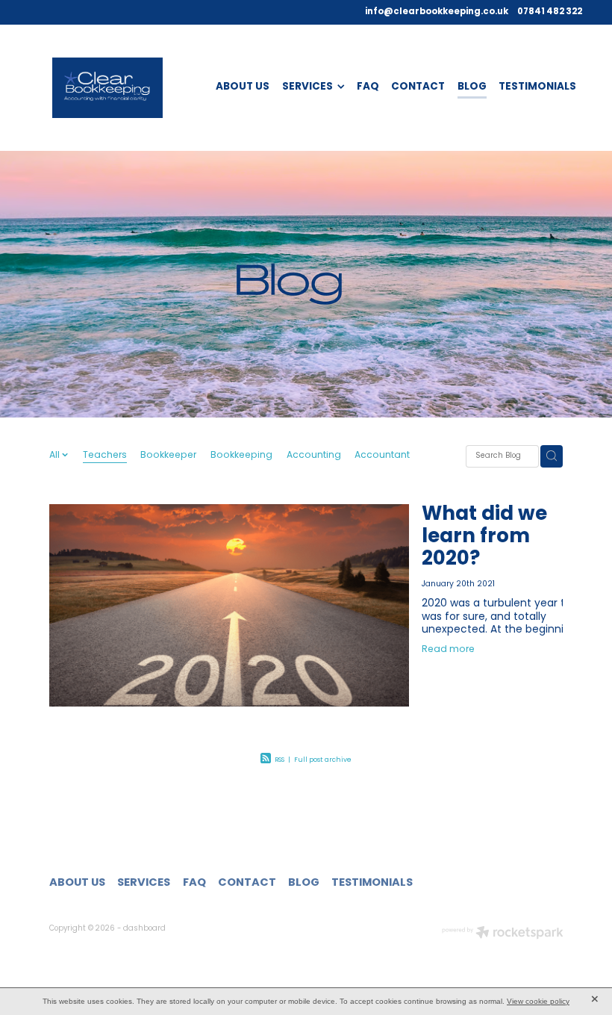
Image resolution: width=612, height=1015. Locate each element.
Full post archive (323, 760)
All (55, 455)
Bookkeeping (241, 456)
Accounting (314, 456)
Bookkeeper (168, 456)
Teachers (105, 456)
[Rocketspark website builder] (502, 934)
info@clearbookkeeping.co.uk (436, 11)
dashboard (144, 929)
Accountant (382, 456)
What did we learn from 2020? (484, 537)
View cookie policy (538, 1001)
